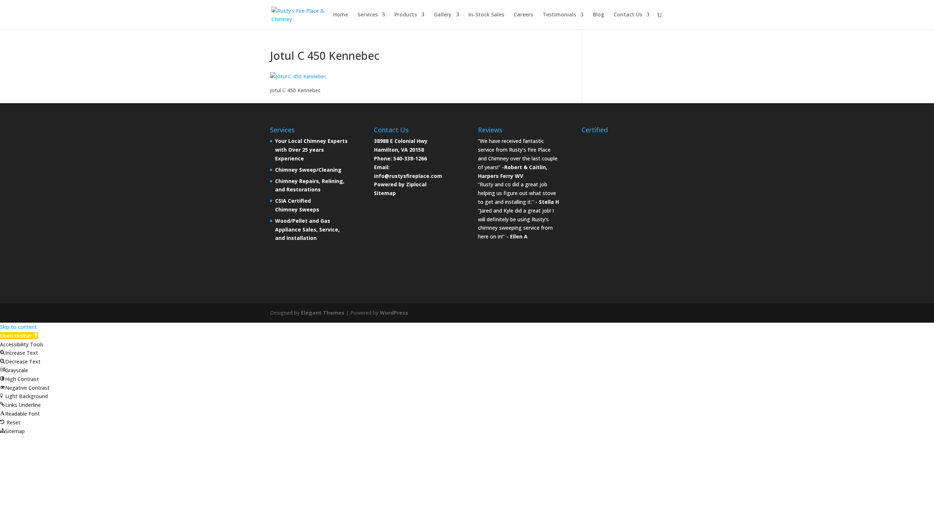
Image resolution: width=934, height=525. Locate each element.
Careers (523, 15)
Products (405, 15)
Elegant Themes (322, 312)
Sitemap (385, 193)
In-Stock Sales (486, 15)
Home (340, 15)
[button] (19, 335)
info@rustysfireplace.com (408, 175)
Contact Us (628, 15)
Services (368, 15)
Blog (598, 15)
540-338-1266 (410, 158)
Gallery (443, 15)
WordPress (394, 312)
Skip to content (18, 326)
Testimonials (559, 15)
